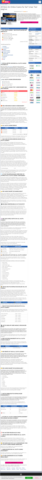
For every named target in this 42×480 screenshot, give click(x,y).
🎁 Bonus (4, 49)
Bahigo (23, 467)
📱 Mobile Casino (6, 52)
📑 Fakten (4, 46)
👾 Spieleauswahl (6, 50)
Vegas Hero (9, 469)
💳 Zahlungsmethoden (7, 55)
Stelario (17, 469)
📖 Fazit (4, 57)
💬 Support (4, 56)
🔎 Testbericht (5, 47)
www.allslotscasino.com (38, 34)
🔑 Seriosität (5, 53)
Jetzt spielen (29, 22)
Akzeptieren (29, 477)
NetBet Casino (18, 467)
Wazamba (13, 469)
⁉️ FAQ (3, 59)
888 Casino (8, 467)
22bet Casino (3, 469)
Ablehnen (36, 477)
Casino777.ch (3, 467)
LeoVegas (13, 467)
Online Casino (9, 66)
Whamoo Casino (23, 469)
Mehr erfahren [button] (11, 478)
